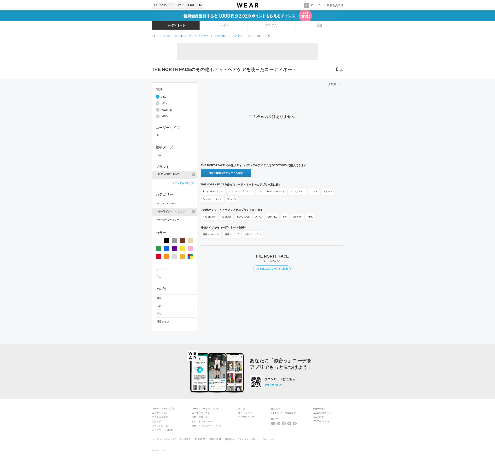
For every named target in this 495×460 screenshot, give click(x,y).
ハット (313, 191)
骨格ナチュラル (253, 234)
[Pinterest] (295, 423)
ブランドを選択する (183, 183)
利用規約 (229, 439)
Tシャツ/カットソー (213, 191)
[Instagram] (279, 423)
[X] (273, 423)
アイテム (271, 25)
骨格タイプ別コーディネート (207, 425)
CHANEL (272, 216)
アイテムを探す (160, 417)
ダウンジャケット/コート (272, 191)
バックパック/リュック (241, 191)
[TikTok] (289, 423)
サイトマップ (245, 412)
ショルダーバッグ (212, 199)
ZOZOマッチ (320, 421)
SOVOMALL (243, 216)
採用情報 (213, 439)
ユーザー (223, 25)
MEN (164, 103)
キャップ (327, 191)
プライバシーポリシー (248, 439)
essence (297, 216)
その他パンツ (298, 191)
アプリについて (273, 385)
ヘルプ (241, 408)
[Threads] (284, 423)
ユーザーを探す (160, 412)
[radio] (158, 240)
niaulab (317, 417)
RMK (310, 216)
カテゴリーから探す (162, 430)
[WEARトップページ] (153, 36)
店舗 (319, 25)
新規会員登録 (335, 5)
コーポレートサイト (162, 439)
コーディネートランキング (205, 408)
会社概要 (184, 439)
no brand (226, 216)
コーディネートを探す (163, 408)
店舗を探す (157, 421)
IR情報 (198, 439)
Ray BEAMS (209, 216)
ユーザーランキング (202, 412)
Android (289, 412)
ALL (163, 96)
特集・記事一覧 (200, 417)
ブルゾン (231, 199)
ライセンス (268, 439)
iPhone (275, 412)
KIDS (164, 116)
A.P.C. (258, 216)
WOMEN (166, 109)
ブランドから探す (161, 425)
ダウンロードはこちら (280, 379)
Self (285, 216)
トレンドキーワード (202, 421)
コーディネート (175, 25)
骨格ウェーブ (232, 234)
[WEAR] (247, 5)
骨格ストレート (211, 234)
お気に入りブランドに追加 (274, 268)
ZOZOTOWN (320, 412)
